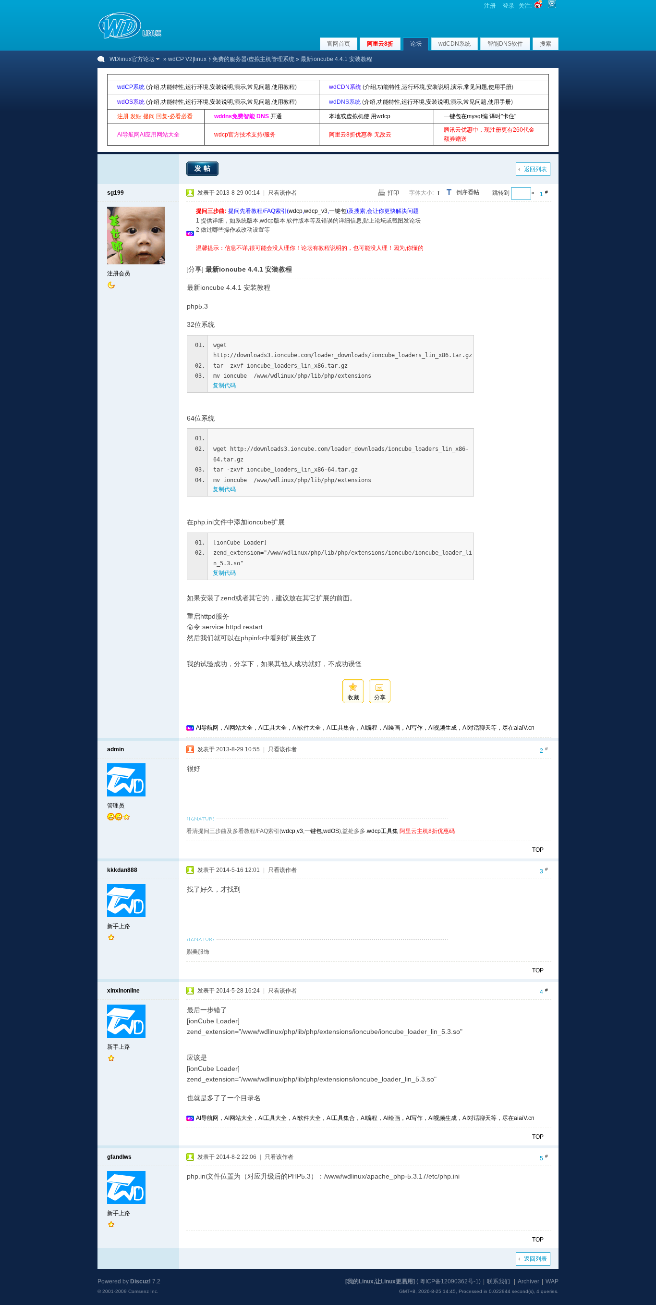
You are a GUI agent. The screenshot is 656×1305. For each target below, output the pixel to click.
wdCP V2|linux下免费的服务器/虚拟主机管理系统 (231, 59)
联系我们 (498, 1281)
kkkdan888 (122, 870)
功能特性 (172, 87)
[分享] (195, 269)
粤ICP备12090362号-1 (449, 1281)
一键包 (337, 211)
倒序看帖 (467, 192)
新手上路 (118, 926)
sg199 (115, 192)
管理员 (115, 805)
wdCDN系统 (454, 43)
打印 (393, 192)
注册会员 (118, 273)
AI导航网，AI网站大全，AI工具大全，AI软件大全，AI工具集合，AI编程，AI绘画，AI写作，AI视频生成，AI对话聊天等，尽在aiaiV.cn (365, 727)
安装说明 (221, 87)
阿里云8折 (380, 43)
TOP (538, 849)
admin (115, 749)
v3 (300, 831)
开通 (276, 116)
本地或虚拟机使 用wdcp (359, 116)
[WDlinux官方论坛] (129, 37)
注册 (490, 5)
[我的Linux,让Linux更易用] (380, 1281)
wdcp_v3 (316, 211)
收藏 (353, 697)
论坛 (416, 43)
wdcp (296, 211)
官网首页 (338, 43)
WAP (552, 1281)
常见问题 (258, 87)
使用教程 (283, 87)
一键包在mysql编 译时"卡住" (480, 116)
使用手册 (499, 87)
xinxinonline (123, 990)
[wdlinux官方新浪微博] (538, 5)
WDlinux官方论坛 (132, 59)
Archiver (528, 1281)
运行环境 (196, 87)
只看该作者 (282, 192)
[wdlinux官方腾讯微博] (552, 5)
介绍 (153, 87)
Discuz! (140, 1281)
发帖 (203, 168)
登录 (508, 5)
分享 (380, 697)
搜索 (545, 43)
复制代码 (224, 385)
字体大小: (421, 192)
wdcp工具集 (382, 831)
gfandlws (119, 1157)
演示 (240, 87)
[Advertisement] (371, 256)
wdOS (331, 831)
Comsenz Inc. (143, 1291)
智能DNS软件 (505, 43)
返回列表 (535, 169)
